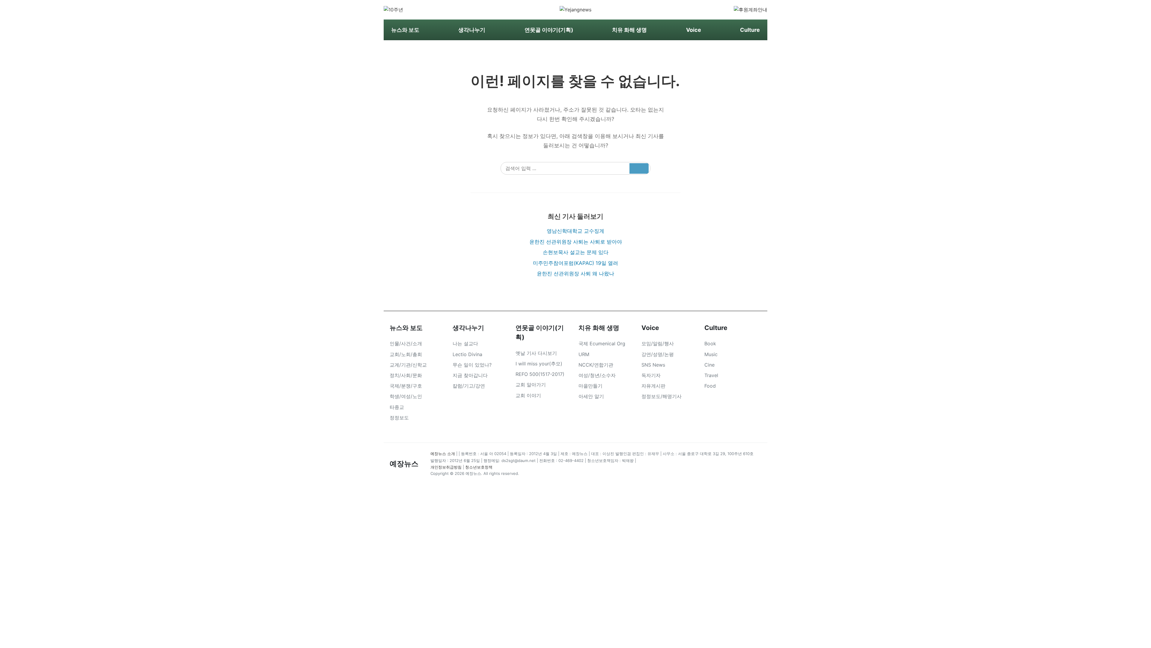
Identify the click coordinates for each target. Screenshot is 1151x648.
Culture (750, 30)
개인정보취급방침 (446, 467)
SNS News (653, 365)
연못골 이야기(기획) (549, 30)
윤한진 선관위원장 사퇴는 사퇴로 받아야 (575, 242)
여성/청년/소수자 (597, 375)
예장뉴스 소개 (442, 453)
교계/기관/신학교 (408, 365)
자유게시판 (653, 386)
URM (583, 354)
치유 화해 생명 (629, 30)
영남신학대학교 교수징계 (575, 231)
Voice (693, 30)
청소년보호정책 (478, 467)
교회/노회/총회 (406, 354)
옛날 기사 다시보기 (536, 353)
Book (710, 343)
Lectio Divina (467, 354)
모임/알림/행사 (657, 343)
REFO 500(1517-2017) (540, 374)
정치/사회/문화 (406, 375)
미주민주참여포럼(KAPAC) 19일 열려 (575, 263)
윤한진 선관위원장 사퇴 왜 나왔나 (575, 274)
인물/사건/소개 (406, 343)
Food (710, 386)
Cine (709, 365)
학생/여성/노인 (406, 396)
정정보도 (399, 418)
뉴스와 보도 (405, 30)
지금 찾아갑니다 (470, 375)
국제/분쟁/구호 (406, 386)
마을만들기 (590, 386)
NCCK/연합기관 (595, 365)
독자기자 (651, 375)
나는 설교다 (465, 343)
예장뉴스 (404, 463)
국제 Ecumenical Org (601, 343)
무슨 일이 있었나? (472, 365)
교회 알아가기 (531, 385)
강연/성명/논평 (657, 354)
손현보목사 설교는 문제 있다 (575, 252)
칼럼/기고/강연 (469, 386)
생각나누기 (471, 30)
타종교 (397, 407)
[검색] (639, 168)
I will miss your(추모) (539, 364)
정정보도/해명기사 (661, 396)
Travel (711, 375)
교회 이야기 (528, 395)
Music (711, 354)
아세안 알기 (591, 396)
